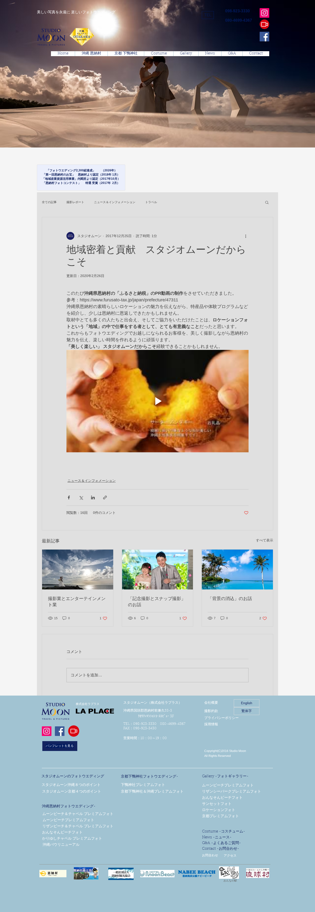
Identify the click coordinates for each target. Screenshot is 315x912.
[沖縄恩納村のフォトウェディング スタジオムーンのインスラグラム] (264, 13)
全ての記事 (49, 202)
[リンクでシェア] (105, 497)
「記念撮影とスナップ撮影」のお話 (157, 602)
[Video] (264, 24)
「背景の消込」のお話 (230, 599)
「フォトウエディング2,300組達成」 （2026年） (81, 170)
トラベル (151, 202)
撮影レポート (75, 202)
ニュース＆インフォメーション (114, 202)
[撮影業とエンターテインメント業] (77, 569)
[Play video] (157, 401)
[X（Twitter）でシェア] (81, 497)
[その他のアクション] (246, 236)
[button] (208, 15)
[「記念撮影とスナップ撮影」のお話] (157, 569)
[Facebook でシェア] (68, 497)
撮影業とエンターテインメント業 (77, 602)
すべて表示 (264, 540)
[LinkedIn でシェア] (93, 497)
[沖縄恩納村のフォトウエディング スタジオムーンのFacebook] (264, 36)
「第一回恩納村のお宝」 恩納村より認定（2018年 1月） (81, 174)
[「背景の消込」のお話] (237, 569)
